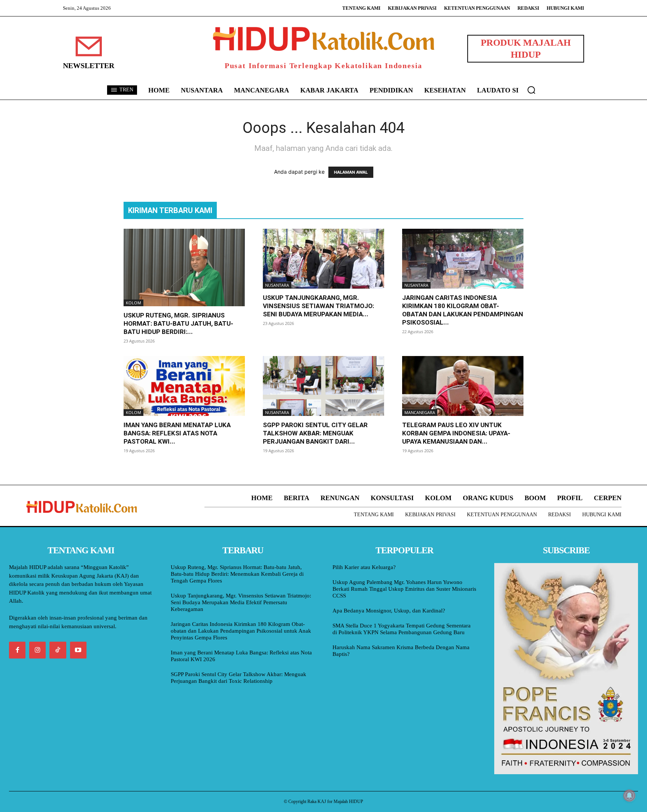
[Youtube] (78, 650)
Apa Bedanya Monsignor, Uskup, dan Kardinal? (388, 611)
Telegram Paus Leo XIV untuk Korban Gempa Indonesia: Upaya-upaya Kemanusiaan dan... (456, 433)
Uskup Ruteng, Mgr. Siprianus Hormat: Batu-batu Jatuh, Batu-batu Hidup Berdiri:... (178, 323)
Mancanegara (419, 412)
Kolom (133, 302)
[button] (531, 90)
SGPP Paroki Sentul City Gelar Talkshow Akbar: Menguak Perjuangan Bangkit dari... (315, 433)
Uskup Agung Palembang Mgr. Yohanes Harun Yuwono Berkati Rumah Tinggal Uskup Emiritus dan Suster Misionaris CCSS (404, 589)
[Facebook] (17, 650)
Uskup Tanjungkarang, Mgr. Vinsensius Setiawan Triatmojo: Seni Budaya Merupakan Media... (318, 306)
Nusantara (277, 285)
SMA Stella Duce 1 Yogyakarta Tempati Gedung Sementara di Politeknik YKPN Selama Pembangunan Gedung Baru (401, 629)
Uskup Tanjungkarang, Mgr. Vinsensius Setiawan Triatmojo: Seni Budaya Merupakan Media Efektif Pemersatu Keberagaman (241, 602)
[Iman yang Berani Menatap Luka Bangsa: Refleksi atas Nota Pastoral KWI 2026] (184, 386)
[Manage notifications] (629, 796)
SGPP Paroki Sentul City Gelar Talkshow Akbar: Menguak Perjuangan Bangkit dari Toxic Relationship (238, 677)
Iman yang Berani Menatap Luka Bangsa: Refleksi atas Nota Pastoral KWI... (177, 433)
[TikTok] (57, 650)
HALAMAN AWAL (351, 172)
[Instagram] (37, 650)
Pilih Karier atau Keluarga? (364, 567)
